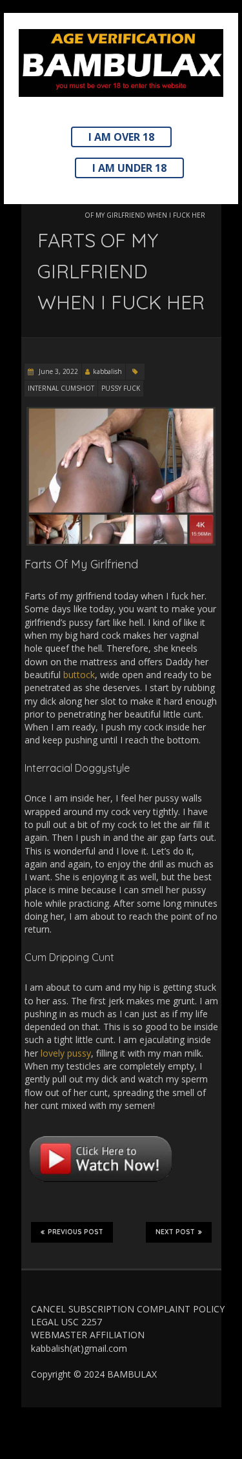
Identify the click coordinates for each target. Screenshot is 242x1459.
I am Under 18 (129, 168)
